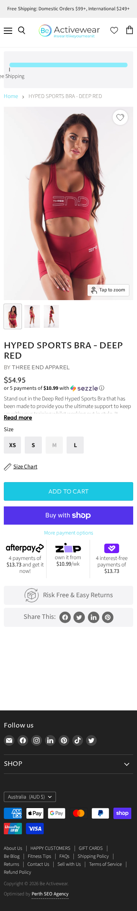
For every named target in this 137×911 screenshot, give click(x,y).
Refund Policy (17, 872)
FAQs (64, 856)
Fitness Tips (39, 856)
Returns (11, 864)
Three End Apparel (41, 367)
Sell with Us (69, 864)
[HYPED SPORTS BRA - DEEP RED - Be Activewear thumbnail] (12, 316)
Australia (26, 797)
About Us (13, 848)
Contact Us (38, 864)
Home (11, 96)
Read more (18, 417)
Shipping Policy (93, 856)
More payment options (68, 533)
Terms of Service (105, 864)
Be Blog (11, 856)
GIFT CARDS (91, 848)
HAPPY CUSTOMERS (50, 848)
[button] (68, 388)
